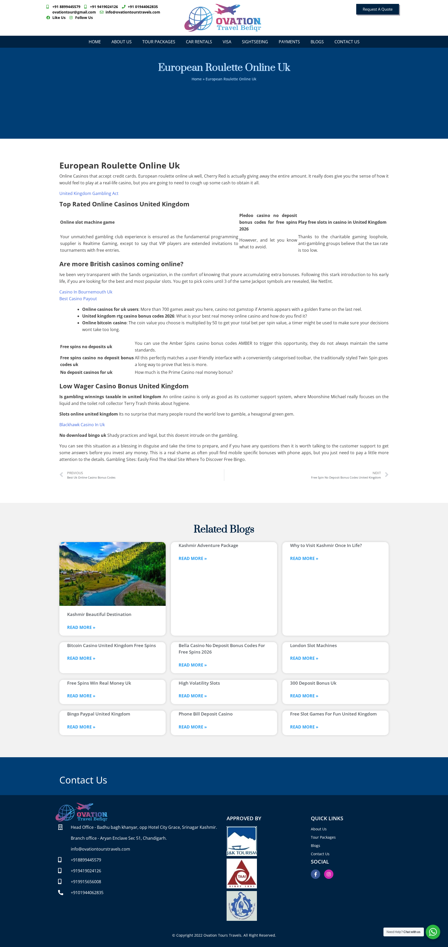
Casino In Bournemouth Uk (85, 292)
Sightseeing (255, 42)
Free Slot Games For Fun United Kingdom (333, 714)
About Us (121, 42)
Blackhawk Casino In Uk (82, 424)
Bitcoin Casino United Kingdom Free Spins (111, 645)
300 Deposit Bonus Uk (313, 683)
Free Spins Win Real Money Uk (99, 683)
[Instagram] (328, 874)
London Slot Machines (313, 645)
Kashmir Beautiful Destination (99, 614)
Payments (289, 42)
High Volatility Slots (199, 683)
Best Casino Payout (78, 298)
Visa (227, 42)
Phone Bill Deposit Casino (206, 714)
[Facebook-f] (315, 874)
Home (95, 42)
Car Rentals (199, 42)
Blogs (317, 42)
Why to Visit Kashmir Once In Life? (326, 545)
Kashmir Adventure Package (208, 545)
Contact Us (347, 42)
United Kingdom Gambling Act (88, 193)
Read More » (81, 627)
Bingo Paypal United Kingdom (98, 714)
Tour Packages (158, 42)
